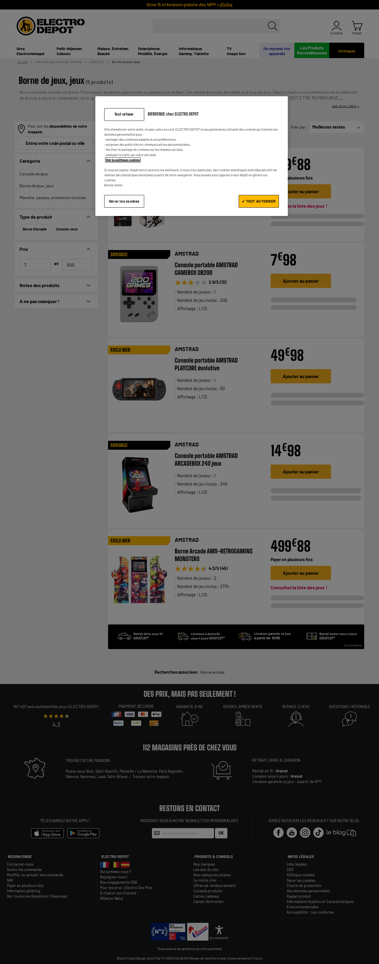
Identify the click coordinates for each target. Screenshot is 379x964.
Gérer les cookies (124, 201)
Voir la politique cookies (123, 160)
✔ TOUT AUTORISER (259, 201)
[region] (191, 156)
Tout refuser (124, 114)
